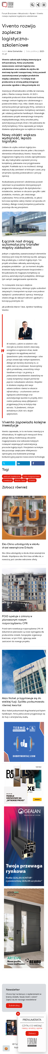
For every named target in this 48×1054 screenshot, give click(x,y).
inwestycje (7, 480)
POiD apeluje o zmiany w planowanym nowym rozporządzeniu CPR (17, 620)
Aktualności (23, 13)
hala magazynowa (31, 476)
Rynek (32, 13)
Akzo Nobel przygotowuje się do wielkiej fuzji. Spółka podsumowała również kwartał (23, 702)
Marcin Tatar (20, 480)
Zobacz (32, 1033)
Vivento (32, 480)
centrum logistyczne (11, 476)
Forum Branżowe (9, 13)
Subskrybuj (14, 1006)
